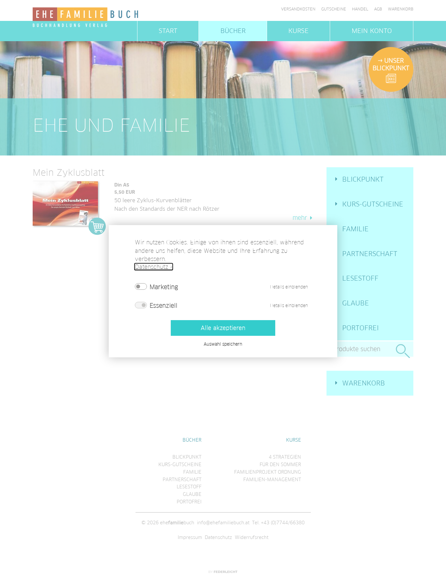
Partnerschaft (369, 253)
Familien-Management (272, 479)
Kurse (298, 30)
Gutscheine (333, 9)
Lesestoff (360, 278)
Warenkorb (400, 9)
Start (168, 30)
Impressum (190, 537)
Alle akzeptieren (223, 328)
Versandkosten (298, 9)
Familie (355, 229)
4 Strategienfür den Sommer (280, 460)
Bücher (233, 30)
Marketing (164, 286)
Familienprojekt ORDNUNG (267, 472)
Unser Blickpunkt (391, 64)
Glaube (355, 303)
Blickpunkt (363, 179)
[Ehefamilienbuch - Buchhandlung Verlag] (85, 17)
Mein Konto (372, 30)
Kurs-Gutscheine (372, 204)
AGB (378, 9)
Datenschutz (218, 537)
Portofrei (360, 328)
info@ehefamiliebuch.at (223, 522)
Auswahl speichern (223, 343)
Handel (360, 9)
